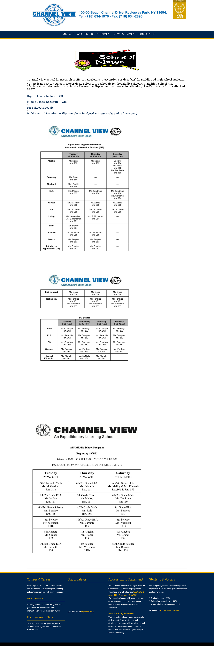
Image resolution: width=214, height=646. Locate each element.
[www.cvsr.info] (107, 27)
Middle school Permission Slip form (50, 113)
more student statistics (169, 610)
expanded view (87, 612)
